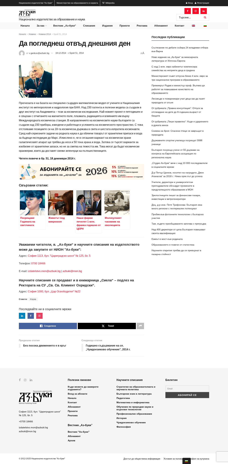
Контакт (179, 25)
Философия (124, 426)
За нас (40, 25)
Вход (190, 3)
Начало (25, 25)
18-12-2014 (60, 53)
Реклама (142, 25)
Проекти (125, 25)
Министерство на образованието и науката (77, 3)
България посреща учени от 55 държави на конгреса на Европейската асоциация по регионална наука (175, 154)
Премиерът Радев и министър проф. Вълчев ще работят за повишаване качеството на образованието (178, 89)
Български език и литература (134, 393)
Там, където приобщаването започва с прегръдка (179, 223)
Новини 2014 (45, 34)
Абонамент (161, 25)
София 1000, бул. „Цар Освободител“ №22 (54, 291)
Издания (107, 25)
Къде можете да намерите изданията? (83, 388)
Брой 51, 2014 (60, 34)
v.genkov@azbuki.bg (39, 53)
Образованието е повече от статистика (173, 244)
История (122, 418)
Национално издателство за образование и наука (52, 19)
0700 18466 (38, 263)
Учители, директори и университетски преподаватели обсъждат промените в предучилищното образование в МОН (173, 186)
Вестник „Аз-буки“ (64, 25)
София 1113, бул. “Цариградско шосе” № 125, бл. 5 (58, 255)
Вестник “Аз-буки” (78, 431)
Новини (32, 34)
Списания (89, 25)
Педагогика (123, 398)
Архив (71, 440)
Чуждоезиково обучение (131, 422)
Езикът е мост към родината (167, 239)
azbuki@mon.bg (72, 271)
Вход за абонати (77, 393)
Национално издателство (35, 3)
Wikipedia (110, 3)
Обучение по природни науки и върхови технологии (135, 408)
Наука (33, 299)
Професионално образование (134, 413)
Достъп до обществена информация (142, 458)
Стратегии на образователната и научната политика (136, 388)
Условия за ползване (174, 458)
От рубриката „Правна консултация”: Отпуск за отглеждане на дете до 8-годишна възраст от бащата (177, 112)
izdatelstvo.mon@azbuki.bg (44, 271)
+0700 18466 (26, 421)
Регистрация (203, 3)
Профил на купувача (198, 458)
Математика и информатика (133, 402)
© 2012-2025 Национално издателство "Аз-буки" (42, 458)
